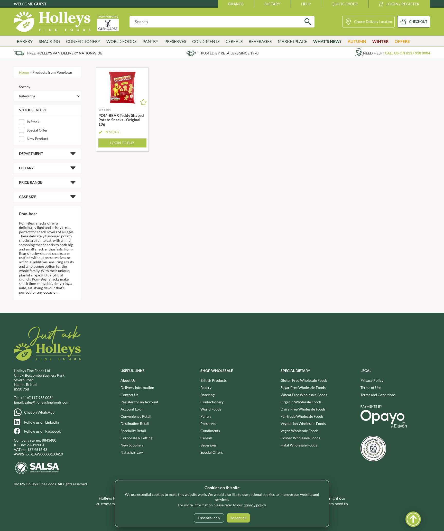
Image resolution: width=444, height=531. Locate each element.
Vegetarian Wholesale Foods (303, 423)
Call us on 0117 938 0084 (407, 53)
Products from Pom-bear (52, 72)
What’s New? (327, 41)
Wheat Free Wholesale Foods (304, 395)
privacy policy (255, 505)
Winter (380, 41)
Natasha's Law (132, 452)
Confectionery (212, 402)
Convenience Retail (136, 416)
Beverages (208, 445)
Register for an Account (139, 402)
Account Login (132, 409)
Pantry (205, 416)
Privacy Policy (371, 380)
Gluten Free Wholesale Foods (304, 380)
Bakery (205, 387)
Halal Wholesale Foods (299, 445)
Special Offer (37, 130)
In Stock (33, 121)
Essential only (209, 518)
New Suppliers (132, 445)
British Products (213, 380)
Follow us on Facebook (42, 431)
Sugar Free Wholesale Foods (303, 387)
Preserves (208, 423)
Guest (40, 4)
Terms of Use (370, 387)
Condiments (210, 430)
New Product (37, 138)
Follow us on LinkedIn (41, 422)
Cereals (206, 438)
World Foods (210, 409)
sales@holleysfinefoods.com (47, 402)
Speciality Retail (133, 430)
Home (24, 72)
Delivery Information (137, 387)
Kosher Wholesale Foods (300, 438)
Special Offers (211, 452)
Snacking (207, 395)
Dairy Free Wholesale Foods (303, 409)
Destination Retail (135, 423)
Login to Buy (122, 143)
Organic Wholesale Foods (301, 402)
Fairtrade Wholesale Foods (302, 416)
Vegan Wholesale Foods (299, 430)
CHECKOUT (418, 22)
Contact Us (129, 395)
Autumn (357, 41)
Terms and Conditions (377, 395)
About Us (128, 380)
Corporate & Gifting (136, 438)
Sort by (24, 87)
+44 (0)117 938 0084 (36, 397)
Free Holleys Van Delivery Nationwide (64, 53)
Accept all (238, 518)
